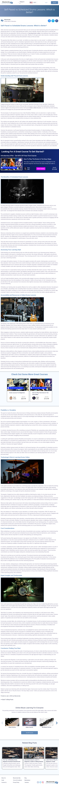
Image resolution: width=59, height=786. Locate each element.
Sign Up (54, 2)
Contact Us (4, 782)
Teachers (27, 782)
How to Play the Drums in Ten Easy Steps (19, 690)
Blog (26, 778)
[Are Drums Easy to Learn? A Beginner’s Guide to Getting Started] (34, 758)
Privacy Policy (16, 782)
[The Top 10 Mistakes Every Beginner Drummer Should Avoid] (12, 758)
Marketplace (27, 780)
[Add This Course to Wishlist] (20, 160)
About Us (4, 778)
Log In (46, 2)
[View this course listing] (11, 164)
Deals (3, 780)
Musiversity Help (16, 778)
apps (18, 2)
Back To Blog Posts (7, 699)
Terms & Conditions (17, 780)
